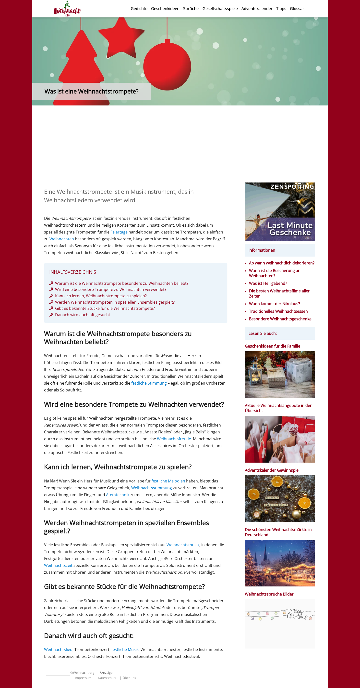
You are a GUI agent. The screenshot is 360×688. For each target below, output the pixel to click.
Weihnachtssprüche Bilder (269, 594)
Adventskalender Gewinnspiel (272, 470)
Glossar (297, 8)
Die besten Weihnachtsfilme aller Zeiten (279, 293)
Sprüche (191, 8)
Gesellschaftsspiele (220, 8)
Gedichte (139, 8)
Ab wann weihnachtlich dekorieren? (281, 263)
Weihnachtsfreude (174, 438)
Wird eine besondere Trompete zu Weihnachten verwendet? (110, 289)
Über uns (129, 677)
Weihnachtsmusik (183, 544)
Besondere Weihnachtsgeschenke (280, 319)
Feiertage (119, 232)
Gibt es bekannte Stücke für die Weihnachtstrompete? (105, 308)
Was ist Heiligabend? (268, 283)
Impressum (83, 677)
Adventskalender (257, 8)
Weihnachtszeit (58, 565)
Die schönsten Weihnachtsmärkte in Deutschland (278, 532)
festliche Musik (125, 649)
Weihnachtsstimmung (151, 488)
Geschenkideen (165, 8)
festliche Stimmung (149, 383)
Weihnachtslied (58, 649)
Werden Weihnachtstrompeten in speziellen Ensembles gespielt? (115, 302)
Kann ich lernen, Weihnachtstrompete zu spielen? (101, 296)
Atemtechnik (117, 494)
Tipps (281, 8)
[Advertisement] (180, 146)
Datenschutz (107, 677)
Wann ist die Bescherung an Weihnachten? (274, 273)
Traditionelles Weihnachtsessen (278, 311)
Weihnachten (61, 239)
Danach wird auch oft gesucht (82, 314)
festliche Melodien (168, 481)
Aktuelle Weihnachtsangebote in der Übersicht (278, 408)
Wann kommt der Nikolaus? (274, 303)
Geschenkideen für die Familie (272, 346)
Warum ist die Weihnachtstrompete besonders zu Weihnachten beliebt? (121, 283)
